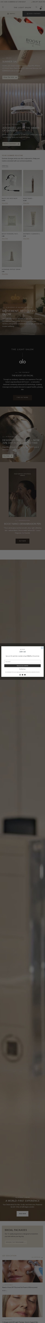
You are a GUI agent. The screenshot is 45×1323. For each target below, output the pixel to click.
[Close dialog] (42, 648)
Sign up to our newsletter (22, 665)
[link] (20, 675)
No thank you (22, 669)
